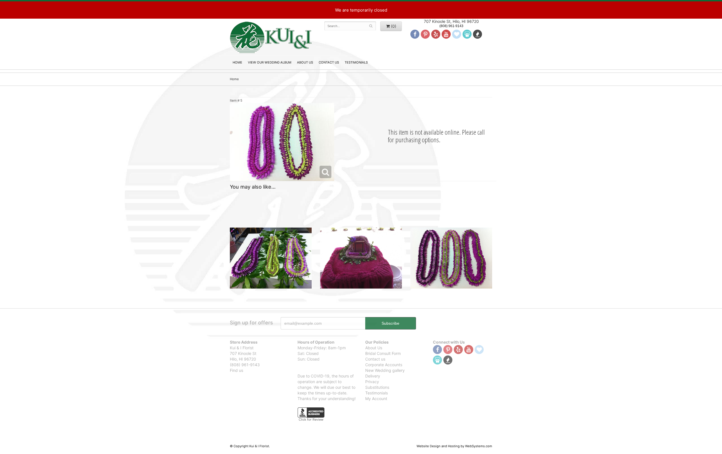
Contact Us (329, 62)
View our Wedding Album (269, 62)
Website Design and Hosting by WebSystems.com (454, 446)
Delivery (372, 376)
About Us (305, 62)
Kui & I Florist (271, 37)
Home (237, 62)
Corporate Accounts (383, 364)
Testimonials (356, 62)
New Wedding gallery (385, 370)
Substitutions (377, 387)
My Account (376, 398)
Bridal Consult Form (383, 353)
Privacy (372, 381)
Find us (236, 370)
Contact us (375, 359)
